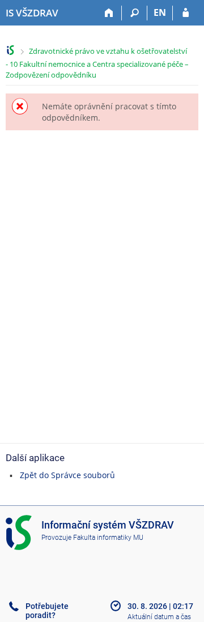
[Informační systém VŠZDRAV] (10, 50)
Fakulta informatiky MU (108, 538)
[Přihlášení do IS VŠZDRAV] (185, 13)
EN (160, 12)
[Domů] (109, 13)
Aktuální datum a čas (159, 617)
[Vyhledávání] (134, 13)
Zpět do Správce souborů (67, 475)
